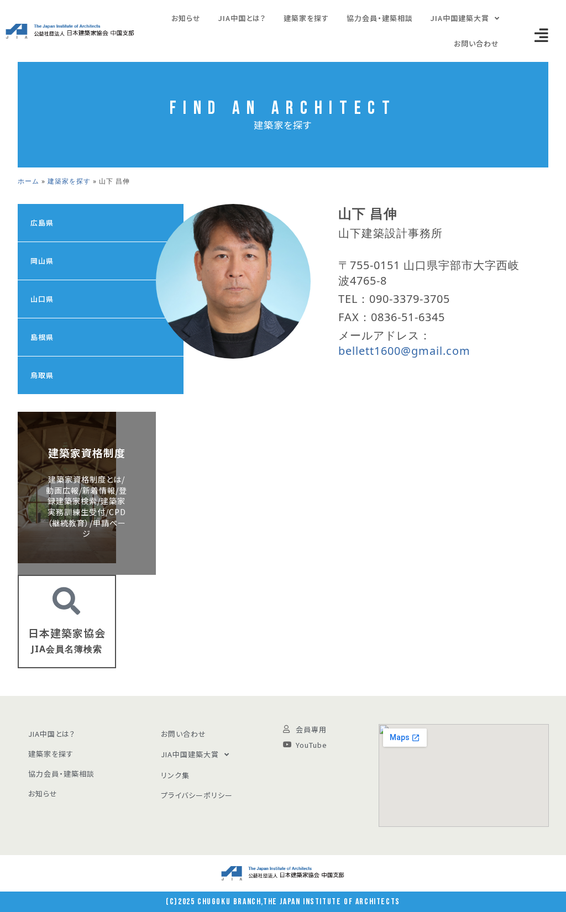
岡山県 (42, 260)
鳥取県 (42, 375)
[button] (542, 35)
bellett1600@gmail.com (404, 350)
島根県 (42, 337)
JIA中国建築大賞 (460, 18)
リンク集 (175, 775)
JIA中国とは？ (242, 18)
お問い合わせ (476, 43)
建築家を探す (306, 18)
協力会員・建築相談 (380, 18)
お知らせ (186, 18)
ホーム (28, 181)
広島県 (42, 222)
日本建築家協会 (67, 632)
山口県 (42, 298)
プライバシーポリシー (197, 795)
